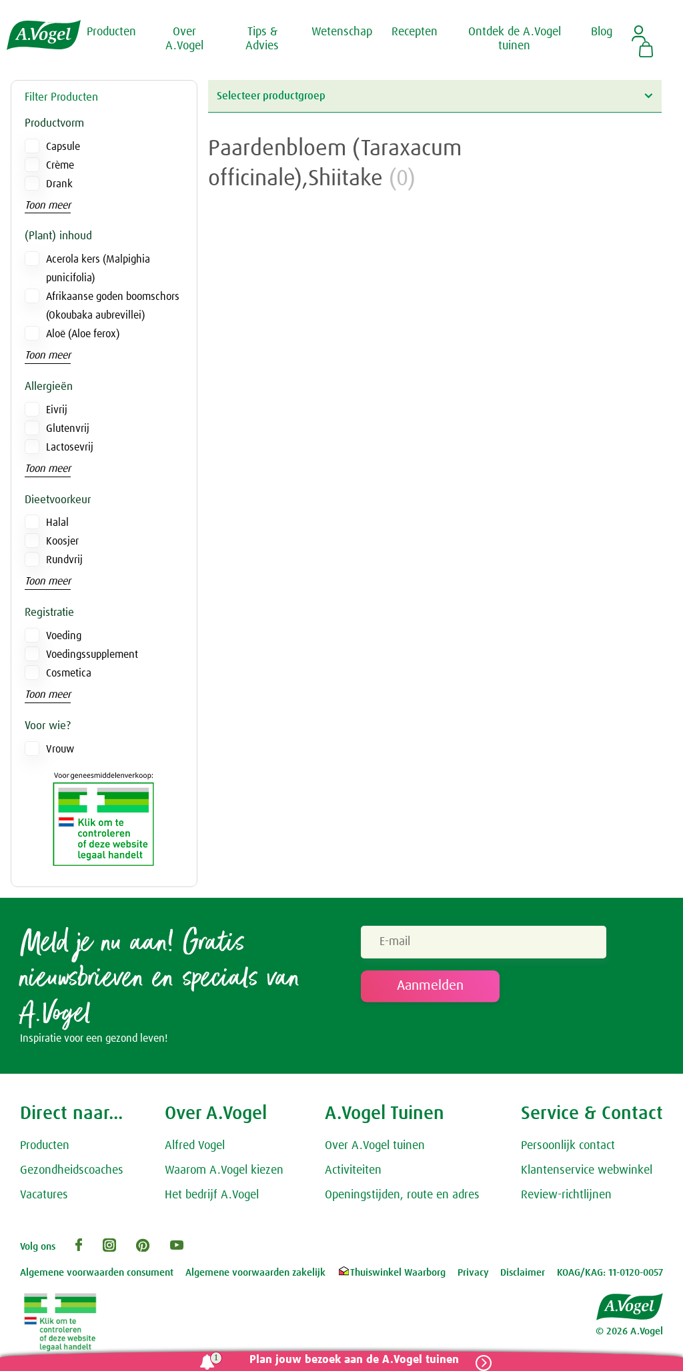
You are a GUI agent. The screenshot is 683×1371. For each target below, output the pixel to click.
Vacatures (44, 1195)
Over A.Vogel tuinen (375, 1146)
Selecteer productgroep (271, 96)
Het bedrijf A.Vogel (212, 1195)
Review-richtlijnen (566, 1195)
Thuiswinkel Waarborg (398, 1273)
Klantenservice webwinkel (586, 1170)
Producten (44, 1146)
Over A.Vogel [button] (184, 39)
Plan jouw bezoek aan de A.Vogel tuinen (354, 1360)
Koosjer (62, 541)
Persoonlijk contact (568, 1146)
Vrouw (60, 749)
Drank (59, 184)
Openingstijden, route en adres (402, 1195)
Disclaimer (522, 1273)
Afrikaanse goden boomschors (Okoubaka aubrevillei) (112, 306)
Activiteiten (353, 1170)
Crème (60, 165)
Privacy (473, 1273)
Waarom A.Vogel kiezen (224, 1170)
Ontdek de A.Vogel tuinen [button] (514, 39)
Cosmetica (68, 673)
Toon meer (48, 205)
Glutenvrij (67, 428)
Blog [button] (601, 32)
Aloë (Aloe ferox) (82, 334)
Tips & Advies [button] (262, 39)
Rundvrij (64, 560)
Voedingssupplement (92, 654)
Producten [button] (111, 32)
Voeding (63, 636)
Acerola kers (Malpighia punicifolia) (98, 268)
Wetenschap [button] (341, 32)
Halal (57, 522)
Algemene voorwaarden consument (96, 1273)
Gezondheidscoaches (71, 1170)
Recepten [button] (415, 32)
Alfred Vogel (195, 1146)
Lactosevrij (69, 447)
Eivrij (56, 410)
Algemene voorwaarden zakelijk (255, 1273)
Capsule (63, 146)
